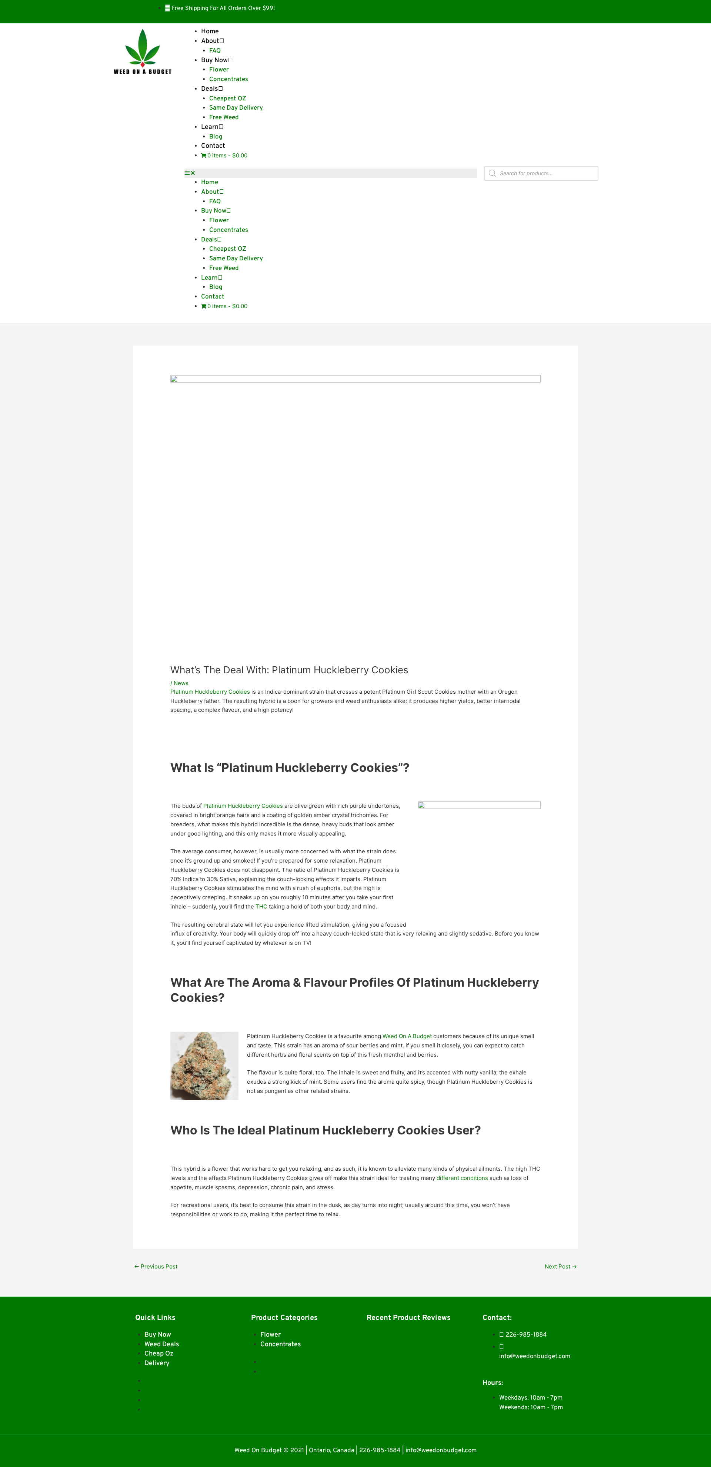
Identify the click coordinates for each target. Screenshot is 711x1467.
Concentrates (228, 80)
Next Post (561, 1266)
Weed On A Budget (407, 1036)
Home (210, 31)
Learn (209, 127)
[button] (330, 173)
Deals (209, 89)
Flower (219, 70)
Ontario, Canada (331, 1451)
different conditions (462, 1177)
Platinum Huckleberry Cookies (210, 691)
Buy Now (214, 60)
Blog (216, 137)
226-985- (373, 1451)
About (210, 41)
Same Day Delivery (236, 108)
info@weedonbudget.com (441, 1451)
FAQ (215, 51)
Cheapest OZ (227, 99)
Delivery (157, 1363)
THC (261, 906)
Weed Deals (161, 1344)
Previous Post (155, 1266)
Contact (213, 146)
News (181, 683)
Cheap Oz (158, 1354)
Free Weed (224, 118)
